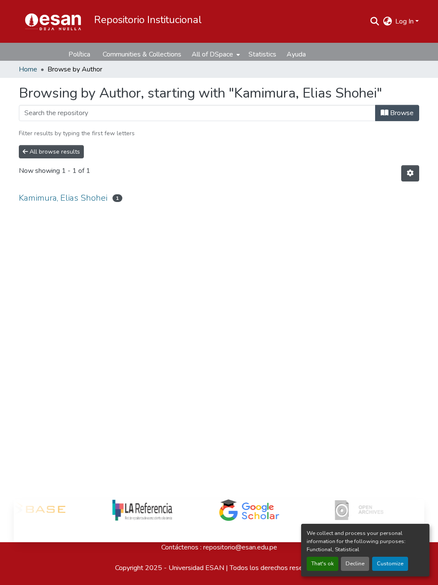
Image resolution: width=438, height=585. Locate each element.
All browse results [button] (54, 152)
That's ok (322, 563)
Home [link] (28, 69)
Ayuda (296, 54)
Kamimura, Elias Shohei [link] (63, 198)
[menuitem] (215, 54)
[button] (53, 21)
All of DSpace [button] (212, 54)
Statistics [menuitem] (262, 54)
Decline (355, 563)
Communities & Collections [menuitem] (142, 54)
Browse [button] (401, 113)
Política (79, 54)
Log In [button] (405, 21)
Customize (390, 563)
